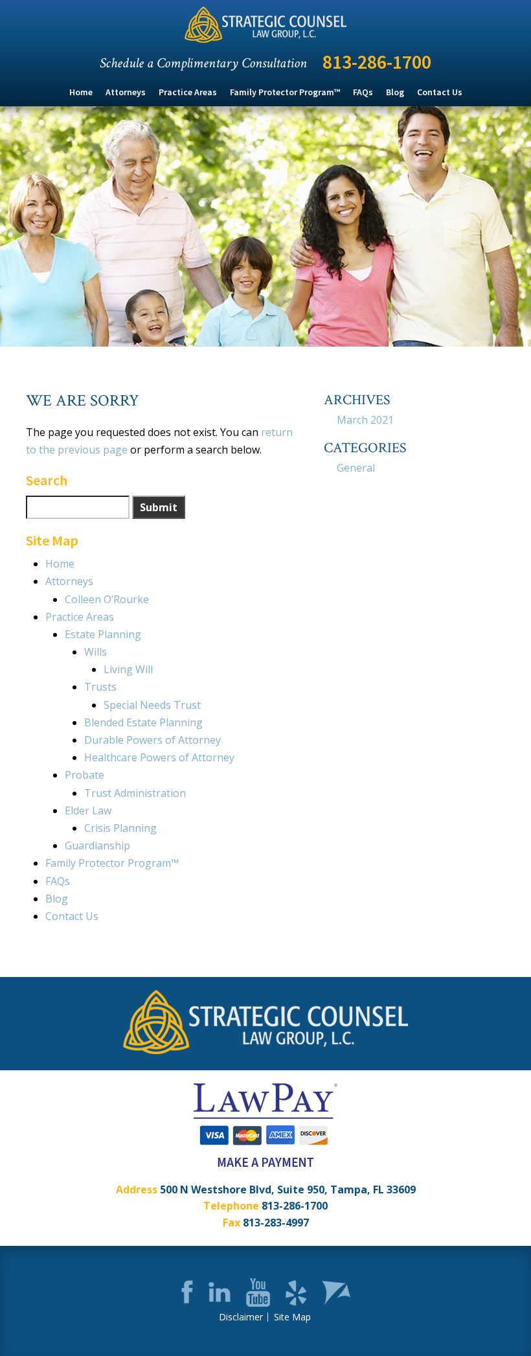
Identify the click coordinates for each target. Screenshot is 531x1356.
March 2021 (365, 420)
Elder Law (88, 810)
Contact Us (439, 92)
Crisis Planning (120, 828)
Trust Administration (135, 793)
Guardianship (97, 845)
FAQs (363, 92)
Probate (84, 775)
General (356, 468)
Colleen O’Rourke (107, 599)
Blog (395, 92)
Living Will (128, 669)
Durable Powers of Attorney (152, 740)
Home (81, 92)
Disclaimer (241, 1317)
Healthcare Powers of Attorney (159, 757)
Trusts (100, 687)
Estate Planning (103, 634)
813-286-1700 (376, 61)
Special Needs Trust (152, 705)
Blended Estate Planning (143, 722)
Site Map (292, 1317)
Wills (95, 652)
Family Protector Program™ (285, 92)
